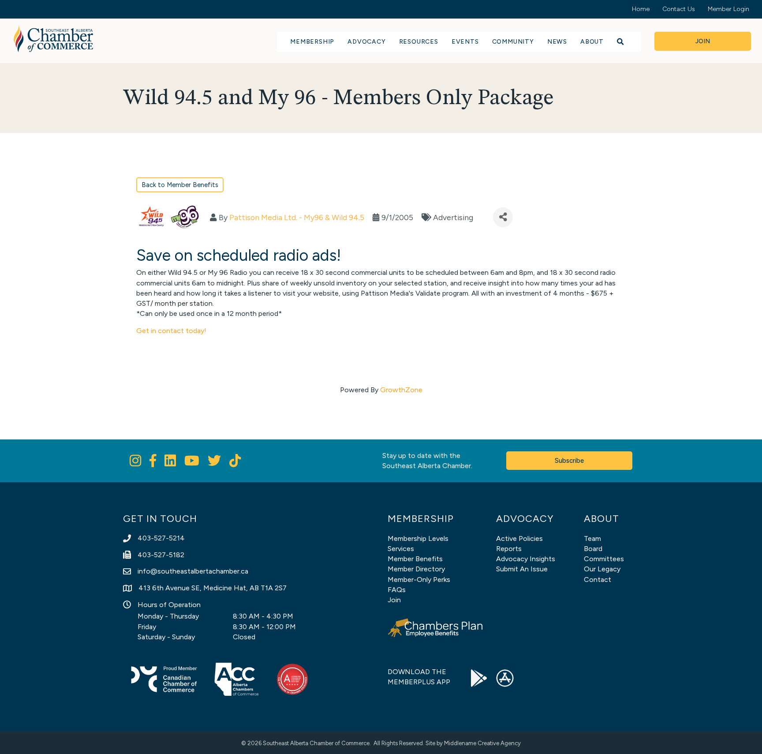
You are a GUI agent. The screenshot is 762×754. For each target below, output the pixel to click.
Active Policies (519, 538)
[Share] (503, 217)
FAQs (397, 589)
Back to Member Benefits (180, 185)
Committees (604, 559)
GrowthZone (401, 390)
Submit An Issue (522, 569)
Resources (418, 41)
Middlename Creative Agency (482, 743)
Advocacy (366, 41)
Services (401, 548)
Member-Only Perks (419, 579)
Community (513, 41)
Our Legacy (602, 569)
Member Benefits (415, 559)
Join (394, 600)
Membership (312, 41)
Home (641, 9)
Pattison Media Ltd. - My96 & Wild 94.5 (296, 217)
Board (593, 548)
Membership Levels (418, 538)
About (592, 41)
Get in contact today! (171, 330)
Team (592, 538)
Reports (509, 548)
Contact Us (678, 9)
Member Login (728, 9)
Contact (597, 579)
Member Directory (416, 569)
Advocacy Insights (525, 559)
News (557, 41)
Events (465, 41)
